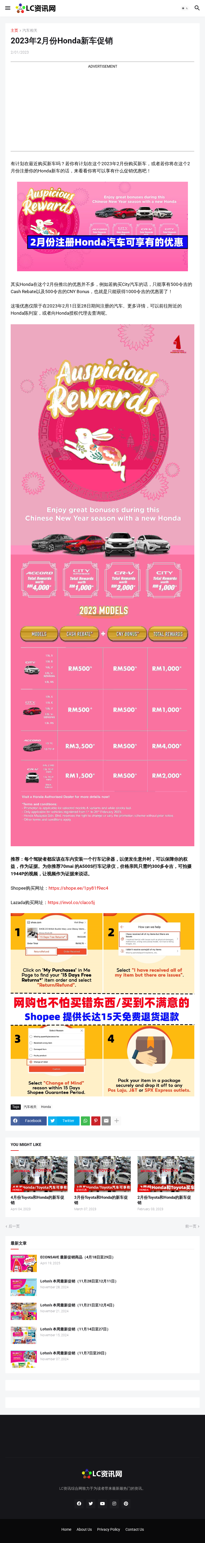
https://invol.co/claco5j (71, 902)
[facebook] (79, 1503)
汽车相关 (29, 31)
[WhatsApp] (85, 1120)
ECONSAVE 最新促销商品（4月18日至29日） (78, 1257)
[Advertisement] (102, 106)
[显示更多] (116, 1120)
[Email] (106, 1120)
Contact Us (134, 1529)
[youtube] (102, 1503)
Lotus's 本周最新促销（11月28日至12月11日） (79, 1281)
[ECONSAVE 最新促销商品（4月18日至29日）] (24, 1263)
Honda (46, 1107)
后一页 (14, 1226)
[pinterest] (126, 1503)
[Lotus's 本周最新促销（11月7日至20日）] (24, 1359)
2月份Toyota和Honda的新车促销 (164, 1200)
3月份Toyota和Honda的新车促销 (101, 1200)
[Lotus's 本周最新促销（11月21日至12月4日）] (24, 1311)
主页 (14, 31)
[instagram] (114, 1503)
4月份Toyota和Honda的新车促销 (37, 1200)
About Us (84, 1529)
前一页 (190, 1226)
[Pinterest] (95, 1120)
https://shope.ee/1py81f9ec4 (78, 888)
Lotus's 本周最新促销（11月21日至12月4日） (78, 1305)
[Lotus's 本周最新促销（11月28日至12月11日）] (24, 1287)
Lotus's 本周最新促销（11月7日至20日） (74, 1353)
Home (66, 1529)
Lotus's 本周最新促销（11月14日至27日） (75, 1329)
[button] (7, 8)
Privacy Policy (108, 1529)
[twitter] (90, 1503)
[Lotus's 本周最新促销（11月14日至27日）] (24, 1335)
